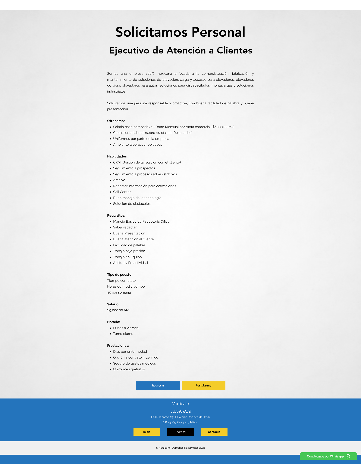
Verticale (180, 403)
